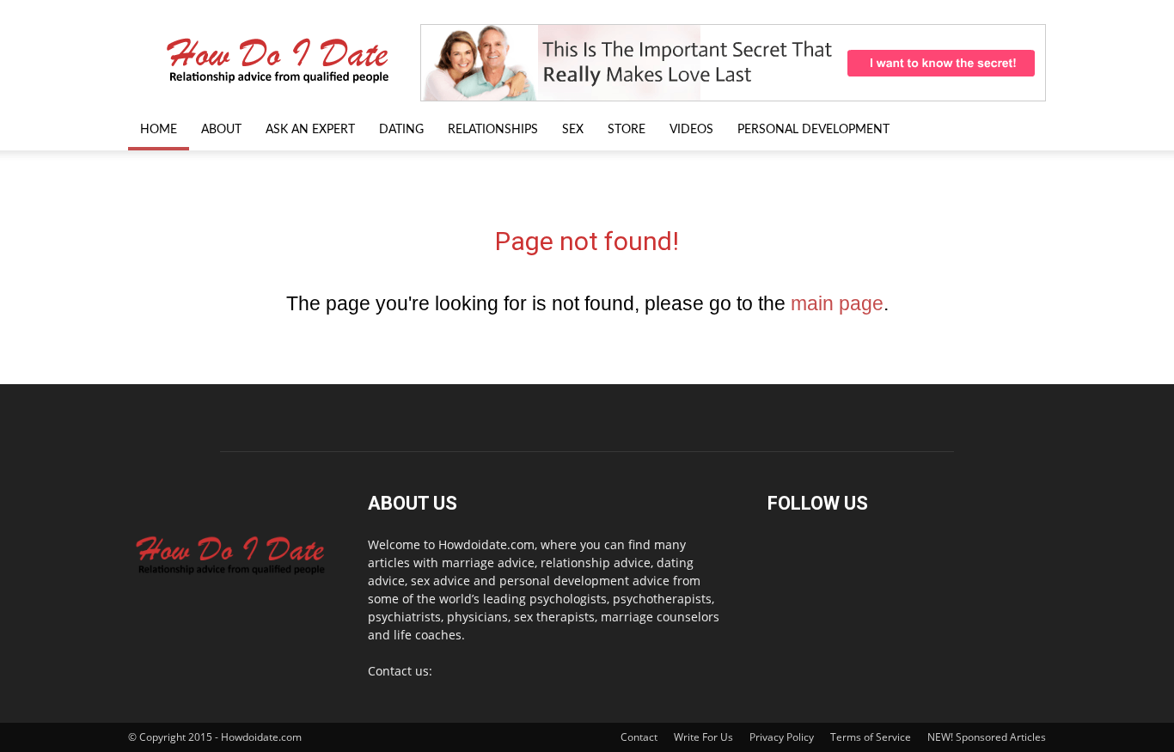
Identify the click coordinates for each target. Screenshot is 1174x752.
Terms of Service (870, 737)
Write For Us (703, 737)
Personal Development (813, 130)
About (221, 130)
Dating (401, 130)
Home (158, 130)
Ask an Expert (310, 130)
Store (626, 130)
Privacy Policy (781, 737)
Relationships (493, 130)
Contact (639, 737)
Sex (573, 130)
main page (837, 303)
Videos (691, 130)
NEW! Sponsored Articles (986, 737)
